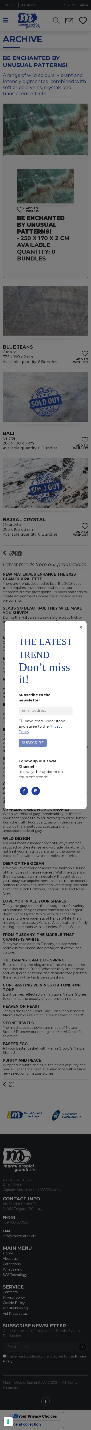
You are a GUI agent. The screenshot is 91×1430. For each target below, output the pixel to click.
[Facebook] (24, 791)
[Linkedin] (36, 791)
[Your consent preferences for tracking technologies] (8, 1421)
